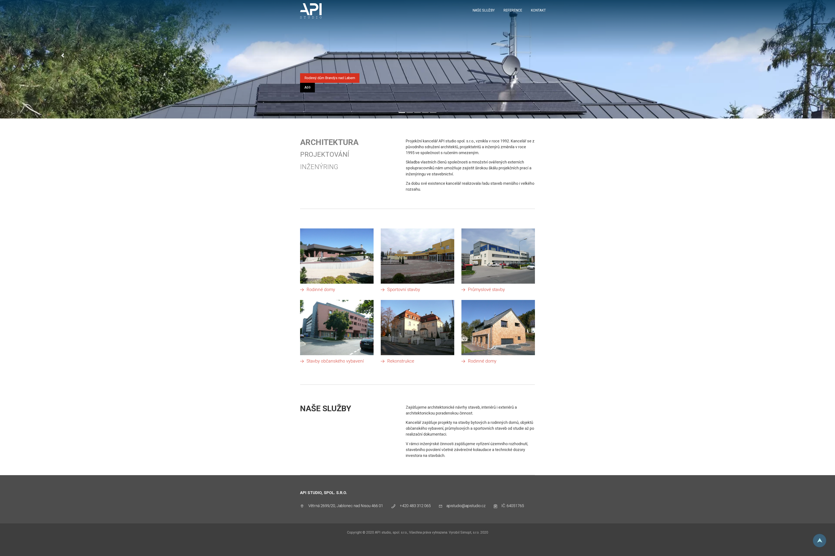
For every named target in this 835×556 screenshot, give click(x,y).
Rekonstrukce (400, 361)
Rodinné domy (321, 289)
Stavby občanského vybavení (335, 361)
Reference (512, 10)
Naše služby (484, 10)
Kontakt (538, 10)
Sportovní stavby (403, 289)
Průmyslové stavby (486, 289)
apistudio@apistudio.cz (466, 505)
